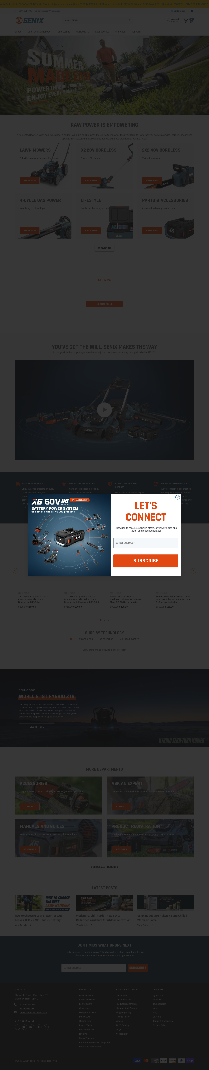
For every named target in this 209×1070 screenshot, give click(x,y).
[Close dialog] (177, 497)
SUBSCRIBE (145, 560)
